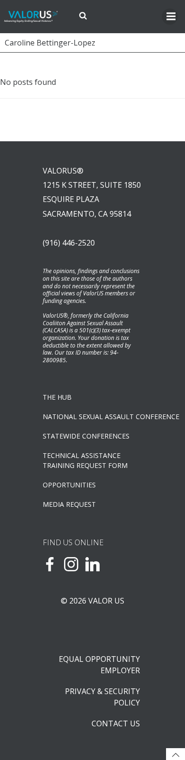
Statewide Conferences (86, 435)
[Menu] (170, 17)
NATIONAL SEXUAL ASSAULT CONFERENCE (92, 416)
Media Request (69, 504)
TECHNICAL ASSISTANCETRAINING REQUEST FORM (85, 460)
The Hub (57, 397)
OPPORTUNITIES (69, 484)
